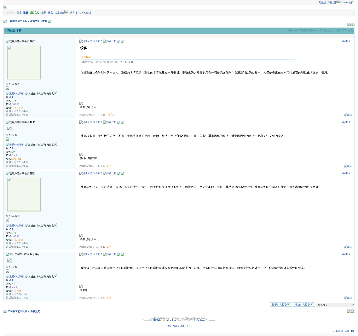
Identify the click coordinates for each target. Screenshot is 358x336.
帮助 (71, 12)
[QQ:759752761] (55, 144)
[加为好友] (47, 93)
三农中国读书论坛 (17, 21)
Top (352, 330)
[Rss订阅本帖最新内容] (49, 21)
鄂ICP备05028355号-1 (179, 326)
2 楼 (109, 246)
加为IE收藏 (300, 30)
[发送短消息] (33, 93)
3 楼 (109, 297)
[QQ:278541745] (55, 276)
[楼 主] (110, 114)
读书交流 (35, 21)
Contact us (338, 330)
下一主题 (348, 30)
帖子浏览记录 (279, 304)
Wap (347, 330)
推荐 (43, 12)
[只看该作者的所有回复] (122, 121)
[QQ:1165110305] (55, 93)
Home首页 (347, 2)
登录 (19, 12)
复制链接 (313, 30)
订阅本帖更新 (83, 12)
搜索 (50, 12)
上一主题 (336, 30)
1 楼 (109, 165)
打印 (290, 30)
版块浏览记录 (302, 304)
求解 (44, 21)
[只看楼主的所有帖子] (122, 41)
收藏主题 (325, 30)
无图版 (322, 2)
